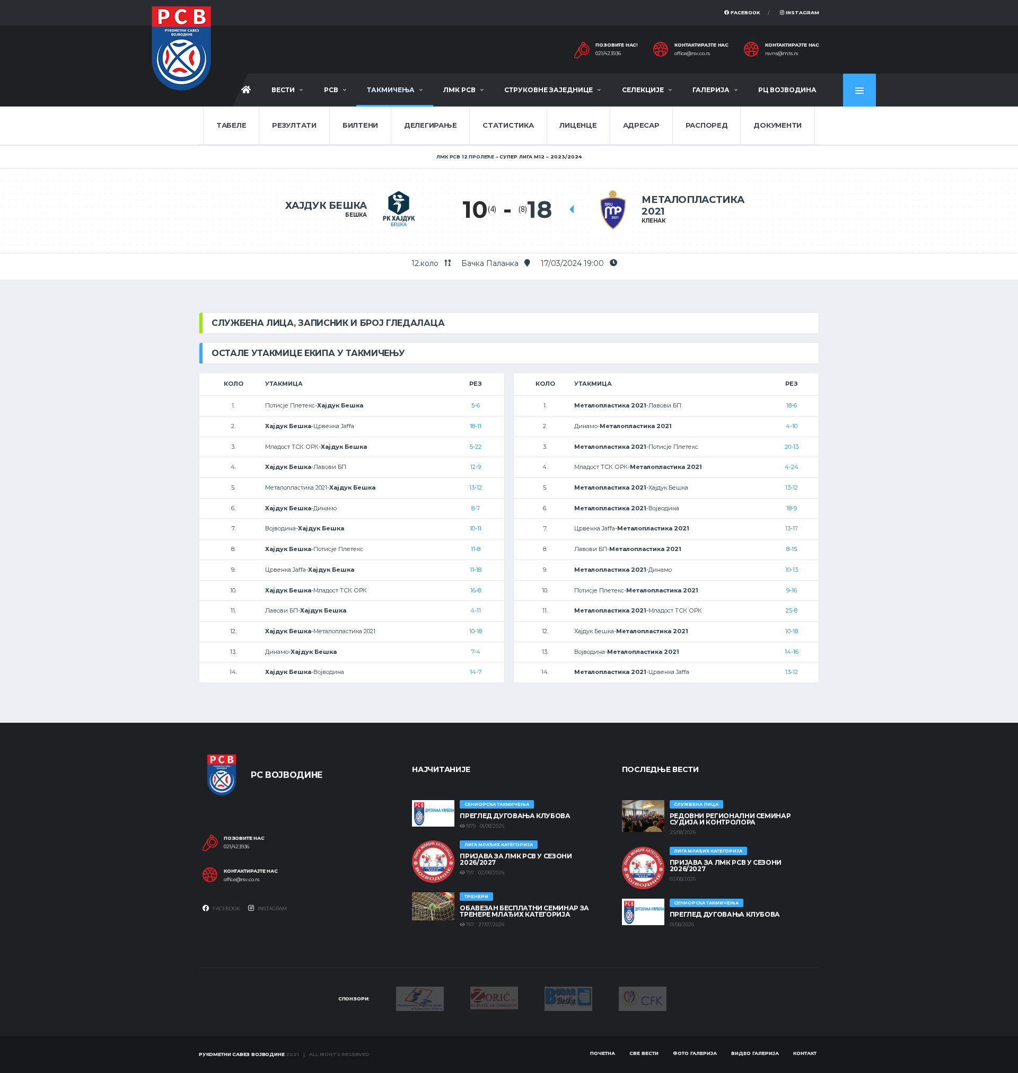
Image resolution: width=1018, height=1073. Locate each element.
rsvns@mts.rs (781, 53)
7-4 (475, 651)
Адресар (641, 125)
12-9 (475, 467)
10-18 (475, 631)
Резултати (294, 125)
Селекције (643, 90)
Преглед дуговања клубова (515, 816)
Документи (777, 125)
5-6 (475, 405)
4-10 (791, 426)
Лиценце (577, 125)
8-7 (475, 508)
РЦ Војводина (787, 90)
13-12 (475, 487)
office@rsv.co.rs (692, 53)
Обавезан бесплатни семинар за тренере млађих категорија (524, 911)
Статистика (507, 125)
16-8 (475, 590)
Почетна (602, 1053)
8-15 (791, 549)
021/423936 (608, 53)
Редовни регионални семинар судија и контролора (730, 819)
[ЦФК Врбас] (642, 998)
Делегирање (430, 125)
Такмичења (391, 90)
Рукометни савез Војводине (242, 1054)
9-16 (791, 590)
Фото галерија (695, 1053)
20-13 (791, 446)
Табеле (231, 125)
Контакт (805, 1053)
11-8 (475, 549)
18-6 (791, 405)
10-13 (791, 569)
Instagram (801, 12)
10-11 (475, 528)
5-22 (475, 446)
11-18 (475, 569)
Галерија (711, 90)
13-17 (791, 528)
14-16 (791, 651)
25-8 (791, 610)
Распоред (707, 125)
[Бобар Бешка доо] (568, 998)
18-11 (475, 426)
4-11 (475, 610)
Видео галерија (755, 1053)
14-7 (475, 672)
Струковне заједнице (548, 90)
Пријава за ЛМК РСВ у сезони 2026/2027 (516, 859)
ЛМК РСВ (459, 90)
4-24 (791, 467)
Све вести (644, 1053)
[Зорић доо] (494, 997)
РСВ (331, 90)
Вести (283, 90)
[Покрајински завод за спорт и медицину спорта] (420, 998)
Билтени (360, 125)
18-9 (791, 508)
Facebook (744, 12)
